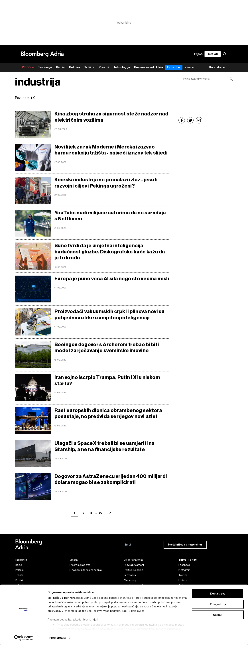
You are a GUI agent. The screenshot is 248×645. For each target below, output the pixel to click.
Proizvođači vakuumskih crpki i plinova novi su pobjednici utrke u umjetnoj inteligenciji (109, 314)
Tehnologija (121, 67)
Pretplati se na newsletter (185, 544)
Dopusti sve (217, 593)
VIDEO (26, 67)
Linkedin (183, 580)
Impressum (130, 575)
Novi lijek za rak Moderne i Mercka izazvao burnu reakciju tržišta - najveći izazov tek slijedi (111, 150)
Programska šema (80, 564)
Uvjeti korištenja (133, 559)
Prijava (198, 54)
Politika (74, 67)
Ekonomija (45, 67)
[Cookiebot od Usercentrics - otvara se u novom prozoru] (23, 638)
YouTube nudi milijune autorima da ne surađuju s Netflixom (110, 216)
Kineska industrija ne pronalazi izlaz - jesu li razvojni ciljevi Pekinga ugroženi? (106, 183)
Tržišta (89, 67)
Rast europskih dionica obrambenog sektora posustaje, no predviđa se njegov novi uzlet (108, 413)
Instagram (184, 570)
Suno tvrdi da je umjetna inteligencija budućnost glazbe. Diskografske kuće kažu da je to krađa (109, 252)
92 (100, 512)
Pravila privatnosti (134, 564)
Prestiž (104, 67)
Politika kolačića (133, 570)
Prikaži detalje (57, 637)
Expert (172, 67)
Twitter (182, 575)
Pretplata (212, 54)
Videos (74, 559)
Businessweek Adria (148, 67)
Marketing (130, 580)
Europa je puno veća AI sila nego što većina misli (111, 279)
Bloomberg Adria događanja (86, 570)
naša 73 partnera (64, 597)
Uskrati (217, 614)
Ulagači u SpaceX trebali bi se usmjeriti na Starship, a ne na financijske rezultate (104, 446)
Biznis (60, 67)
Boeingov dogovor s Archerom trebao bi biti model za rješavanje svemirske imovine (106, 347)
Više (188, 67)
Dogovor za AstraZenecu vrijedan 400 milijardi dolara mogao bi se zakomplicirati (110, 479)
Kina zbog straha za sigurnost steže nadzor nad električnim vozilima (111, 117)
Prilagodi (215, 604)
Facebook (184, 564)
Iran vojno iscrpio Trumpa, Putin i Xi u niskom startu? (107, 380)
